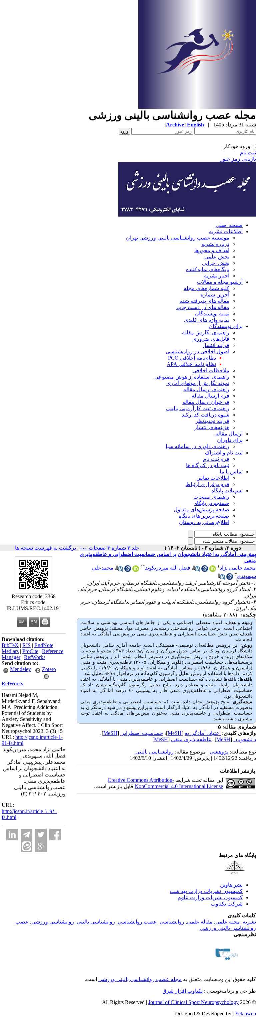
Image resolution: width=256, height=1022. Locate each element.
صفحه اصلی (229, 225)
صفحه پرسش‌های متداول (201, 509)
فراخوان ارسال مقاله (205, 402)
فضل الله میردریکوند (167, 568)
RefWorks (34, 657)
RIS (26, 645)
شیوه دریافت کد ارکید (205, 415)
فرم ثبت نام (216, 459)
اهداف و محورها (211, 250)
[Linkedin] (12, 834)
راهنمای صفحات (211, 497)
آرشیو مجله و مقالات (220, 282)
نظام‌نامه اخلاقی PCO (192, 358)
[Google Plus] (41, 846)
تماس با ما (231, 471)
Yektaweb (245, 1013)
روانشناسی (172, 922)
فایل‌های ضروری (210, 339)
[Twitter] (41, 834)
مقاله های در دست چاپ (202, 307)
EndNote (43, 645)
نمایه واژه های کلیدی (206, 320)
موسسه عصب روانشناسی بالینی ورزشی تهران (177, 238)
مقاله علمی (200, 922)
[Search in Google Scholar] (204, 570)
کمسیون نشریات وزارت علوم (210, 897)
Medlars (10, 651)
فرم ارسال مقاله (210, 396)
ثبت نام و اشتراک (224, 452)
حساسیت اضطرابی (141, 733)
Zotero (49, 669)
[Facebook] (55, 834)
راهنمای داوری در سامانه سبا (197, 446)
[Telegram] (26, 834)
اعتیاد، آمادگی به (203, 733)
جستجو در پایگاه (211, 503)
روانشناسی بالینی (154, 752)
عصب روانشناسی (137, 922)
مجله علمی (227, 922)
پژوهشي (219, 752)
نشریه (249, 922)
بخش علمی (216, 256)
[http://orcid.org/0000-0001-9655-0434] (212, 570)
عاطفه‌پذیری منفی (191, 739)
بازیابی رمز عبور (238, 159)
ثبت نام (248, 152)
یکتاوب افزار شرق (182, 991)
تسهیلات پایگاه (227, 490)
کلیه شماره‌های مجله (206, 288)
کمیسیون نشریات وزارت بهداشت (206, 891)
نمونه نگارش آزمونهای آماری (197, 383)
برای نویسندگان (226, 326)
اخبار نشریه (216, 275)
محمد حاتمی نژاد (238, 568)
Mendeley (20, 669)
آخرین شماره (215, 294)
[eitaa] (26, 846)
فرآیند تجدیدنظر (212, 421)
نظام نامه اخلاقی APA (191, 364)
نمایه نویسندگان (212, 313)
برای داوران (230, 440)
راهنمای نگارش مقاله (205, 332)
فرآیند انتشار (215, 345)
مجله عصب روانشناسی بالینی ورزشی (140, 979)
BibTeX (10, 645)
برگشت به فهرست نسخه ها (45, 548)
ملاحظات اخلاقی (210, 370)
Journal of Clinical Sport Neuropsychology (193, 1002)
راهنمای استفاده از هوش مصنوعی (191, 377)
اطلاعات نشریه (226, 231)
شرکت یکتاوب (227, 904)
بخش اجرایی (215, 263)
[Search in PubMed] (196, 570)
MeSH (175, 733)
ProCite (30, 651)
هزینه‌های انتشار (211, 427)
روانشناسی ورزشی (52, 922)
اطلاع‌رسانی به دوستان (204, 522)
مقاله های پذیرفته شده (204, 301)
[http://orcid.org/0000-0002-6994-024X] (135, 570)
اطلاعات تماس (212, 478)
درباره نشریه (215, 244)
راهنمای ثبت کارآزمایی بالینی (197, 408)
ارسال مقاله (229, 433)
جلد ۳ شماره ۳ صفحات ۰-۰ (109, 548)
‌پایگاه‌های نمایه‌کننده (207, 269)
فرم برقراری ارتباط (207, 484)
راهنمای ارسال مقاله (206, 389)
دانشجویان (244, 739)
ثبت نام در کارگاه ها (207, 465)
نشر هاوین (231, 885)
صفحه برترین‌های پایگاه (204, 516)
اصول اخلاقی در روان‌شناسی (197, 351)
